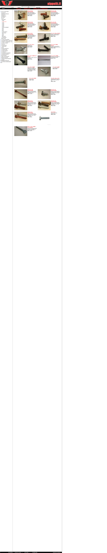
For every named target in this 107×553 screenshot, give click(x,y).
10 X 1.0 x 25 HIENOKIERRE (54, 11)
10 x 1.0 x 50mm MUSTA (55, 33)
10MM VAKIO (4, 21)
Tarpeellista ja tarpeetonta (40, 8)
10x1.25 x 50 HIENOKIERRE (54, 101)
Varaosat (18, 8)
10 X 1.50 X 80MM (32, 78)
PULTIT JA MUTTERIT (5, 11)
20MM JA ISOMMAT (5, 27)
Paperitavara (27, 8)
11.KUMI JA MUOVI (4, 50)
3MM (3, 28)
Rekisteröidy (38, 7)
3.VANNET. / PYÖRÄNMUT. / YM (6, 41)
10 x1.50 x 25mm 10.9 (55, 78)
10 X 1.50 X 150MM (31, 67)
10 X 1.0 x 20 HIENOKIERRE (30, 11)
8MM (3, 35)
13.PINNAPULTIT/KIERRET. (6, 53)
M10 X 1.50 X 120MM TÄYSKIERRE (31, 127)
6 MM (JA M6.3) (4, 31)
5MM (3, 30)
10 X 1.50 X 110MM (54, 55)
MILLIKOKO (4, 19)
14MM (3, 25)
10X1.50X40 (53, 112)
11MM (3, 22)
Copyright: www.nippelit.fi (57, 552)
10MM (3, 20)
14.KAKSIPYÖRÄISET (5, 54)
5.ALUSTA (3, 44)
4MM (3, 29)
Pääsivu (3, 8)
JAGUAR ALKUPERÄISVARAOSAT (4, 60)
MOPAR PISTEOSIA (4, 57)
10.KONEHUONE (4, 49)
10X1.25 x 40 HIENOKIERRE (30, 101)
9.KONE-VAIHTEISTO (5, 48)
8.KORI (2, 47)
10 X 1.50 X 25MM (56, 67)
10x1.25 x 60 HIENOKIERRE (30, 112)
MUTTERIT (3, 17)
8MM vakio (4, 36)
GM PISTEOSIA (4, 55)
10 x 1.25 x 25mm (31, 44)
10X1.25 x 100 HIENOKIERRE (30, 90)
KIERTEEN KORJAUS (5, 13)
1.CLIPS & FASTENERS (5, 39)
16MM (3, 26)
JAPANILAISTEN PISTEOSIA (6, 58)
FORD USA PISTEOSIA (5, 56)
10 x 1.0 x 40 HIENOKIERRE (54, 22)
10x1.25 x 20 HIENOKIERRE (54, 90)
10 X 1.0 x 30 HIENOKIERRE (30, 22)
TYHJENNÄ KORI (34, 552)
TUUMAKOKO (4, 37)
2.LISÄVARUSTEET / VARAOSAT (6, 40)
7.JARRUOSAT (3, 46)
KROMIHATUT (3, 16)
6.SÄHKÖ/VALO (4, 45)
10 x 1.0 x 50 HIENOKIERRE (30, 34)
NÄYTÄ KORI (27, 552)
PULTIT (2, 18)
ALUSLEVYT (3, 12)
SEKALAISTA (3, 38)
